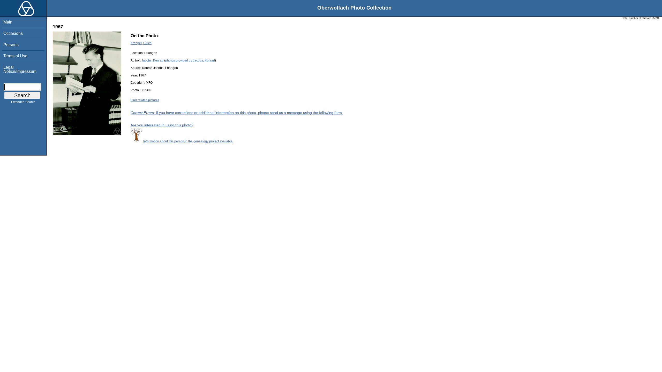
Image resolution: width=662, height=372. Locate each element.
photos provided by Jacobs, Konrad (190, 60)
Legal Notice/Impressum (19, 69)
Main (7, 22)
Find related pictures (145, 100)
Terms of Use (15, 56)
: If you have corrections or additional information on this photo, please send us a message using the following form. (237, 113)
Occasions (13, 33)
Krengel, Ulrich (141, 43)
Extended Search (23, 102)
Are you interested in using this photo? (162, 125)
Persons (11, 45)
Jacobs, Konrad (152, 60)
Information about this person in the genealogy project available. (187, 141)
